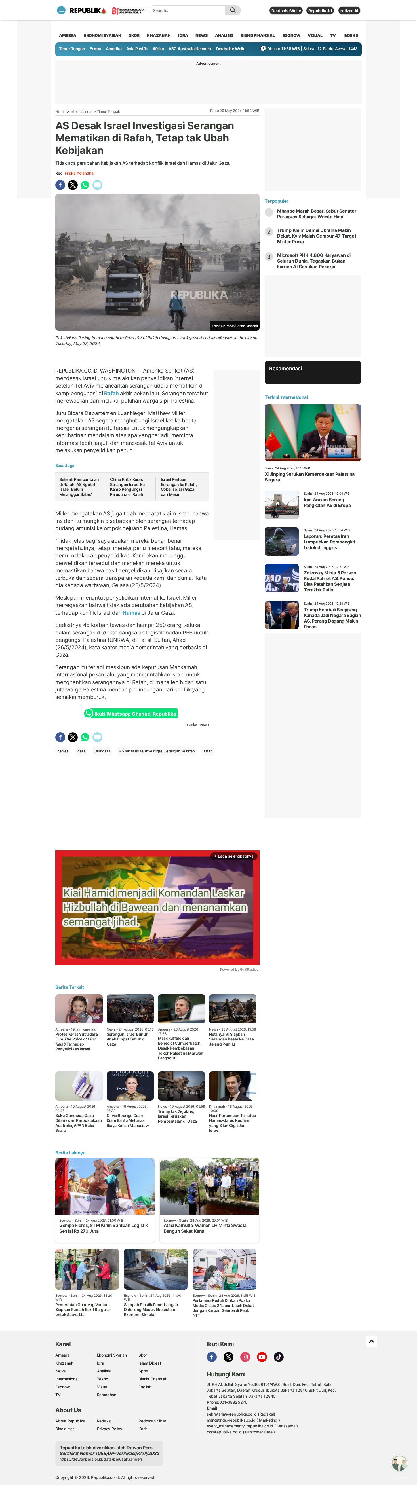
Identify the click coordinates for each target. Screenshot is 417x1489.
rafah (208, 751)
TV (333, 35)
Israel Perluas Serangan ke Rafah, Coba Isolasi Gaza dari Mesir (179, 487)
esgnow (291, 35)
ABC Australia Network (190, 48)
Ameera (62, 1355)
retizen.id (349, 10)
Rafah (111, 393)
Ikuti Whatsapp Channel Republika (135, 714)
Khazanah (64, 1363)
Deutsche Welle (286, 10)
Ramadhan (106, 1394)
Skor (142, 1355)
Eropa (95, 48)
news (201, 35)
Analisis (104, 1371)
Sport (143, 1371)
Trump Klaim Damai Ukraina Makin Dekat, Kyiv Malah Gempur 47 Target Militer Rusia (316, 235)
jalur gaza (102, 751)
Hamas (131, 612)
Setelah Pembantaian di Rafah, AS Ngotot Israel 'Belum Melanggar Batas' (79, 487)
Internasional (81, 111)
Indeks (351, 35)
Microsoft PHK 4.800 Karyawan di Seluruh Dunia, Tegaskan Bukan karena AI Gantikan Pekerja (314, 260)
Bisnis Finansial (258, 35)
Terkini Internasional (286, 397)
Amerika (114, 48)
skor (134, 35)
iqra (183, 35)
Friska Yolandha (79, 173)
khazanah (158, 35)
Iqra (100, 1363)
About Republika (70, 1420)
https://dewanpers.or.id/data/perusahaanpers (101, 1459)
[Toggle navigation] (61, 10)
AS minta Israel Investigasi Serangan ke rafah (157, 751)
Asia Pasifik (137, 48)
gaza (81, 751)
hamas (62, 751)
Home (60, 111)
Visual (102, 1386)
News (60, 1371)
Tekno (102, 1378)
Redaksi (104, 1420)
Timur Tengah (72, 48)
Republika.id (320, 10)
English (144, 1386)
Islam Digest (149, 1363)
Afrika (158, 48)
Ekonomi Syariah (102, 35)
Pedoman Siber (152, 1420)
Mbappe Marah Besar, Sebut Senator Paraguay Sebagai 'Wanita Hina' (317, 213)
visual (315, 35)
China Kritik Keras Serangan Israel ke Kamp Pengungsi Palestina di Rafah (127, 487)
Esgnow (62, 1386)
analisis (224, 35)
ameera (67, 35)
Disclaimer (64, 1428)
